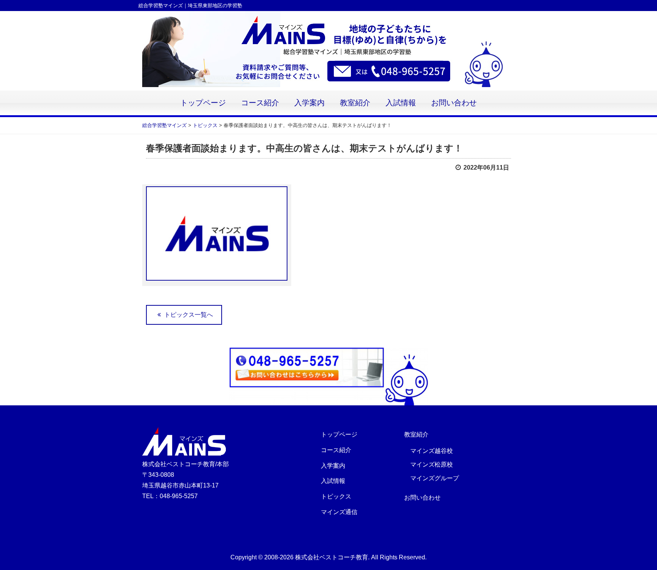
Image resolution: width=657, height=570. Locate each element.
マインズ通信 (339, 512)
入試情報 (401, 103)
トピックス (336, 496)
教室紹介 (355, 103)
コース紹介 (260, 103)
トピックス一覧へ (188, 314)
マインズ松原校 (431, 464)
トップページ (203, 103)
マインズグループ (434, 478)
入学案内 (309, 103)
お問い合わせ (454, 103)
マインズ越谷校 (431, 451)
